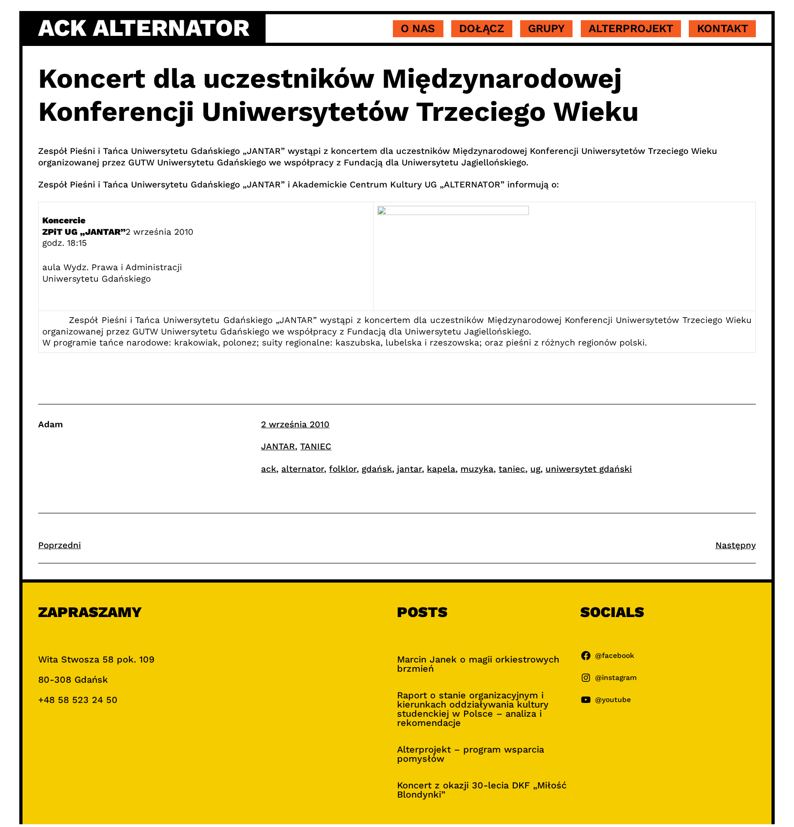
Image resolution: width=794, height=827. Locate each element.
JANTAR (278, 446)
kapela (441, 469)
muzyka (476, 469)
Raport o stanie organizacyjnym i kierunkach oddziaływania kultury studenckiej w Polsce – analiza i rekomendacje (473, 709)
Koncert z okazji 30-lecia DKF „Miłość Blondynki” (482, 790)
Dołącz (481, 28)
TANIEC (315, 446)
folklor (343, 469)
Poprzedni (59, 545)
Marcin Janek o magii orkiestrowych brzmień (478, 664)
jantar (409, 469)
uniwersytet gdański (588, 469)
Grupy (546, 28)
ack (268, 469)
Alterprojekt (631, 28)
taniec (512, 469)
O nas (418, 28)
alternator (302, 469)
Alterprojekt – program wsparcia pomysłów (470, 754)
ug (535, 469)
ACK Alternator (144, 28)
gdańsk (377, 469)
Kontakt (722, 28)
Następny (735, 545)
